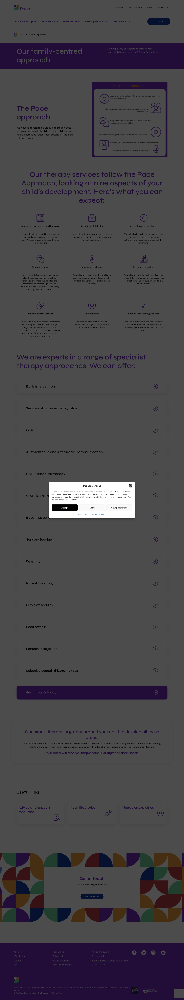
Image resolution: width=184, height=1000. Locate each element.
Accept (64, 507)
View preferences (119, 507)
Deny (92, 507)
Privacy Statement (97, 514)
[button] (130, 485)
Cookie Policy (82, 514)
